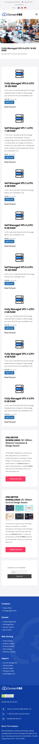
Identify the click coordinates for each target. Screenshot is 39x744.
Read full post (10, 107)
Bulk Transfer (7, 630)
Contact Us (20, 5)
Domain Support (8, 668)
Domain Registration (9, 622)
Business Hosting (8, 644)
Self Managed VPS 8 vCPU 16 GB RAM (18, 268)
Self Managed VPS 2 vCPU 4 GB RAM (18, 184)
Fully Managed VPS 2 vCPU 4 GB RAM (19, 355)
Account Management (10, 663)
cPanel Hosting (7, 641)
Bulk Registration (8, 624)
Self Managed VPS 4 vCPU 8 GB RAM (18, 226)
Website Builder (8, 665)
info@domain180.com (13, 2)
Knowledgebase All (9, 674)
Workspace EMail (8, 671)
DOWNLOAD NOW (16, 479)
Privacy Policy (7, 608)
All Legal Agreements (9, 611)
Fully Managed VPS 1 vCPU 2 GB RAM (19, 310)
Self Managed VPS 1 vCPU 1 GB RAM (18, 129)
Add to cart (9, 102)
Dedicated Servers (9, 646)
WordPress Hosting (9, 652)
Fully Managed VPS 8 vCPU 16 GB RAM (19, 85)
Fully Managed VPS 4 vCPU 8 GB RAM (19, 400)
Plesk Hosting (7, 649)
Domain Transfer (8, 627)
